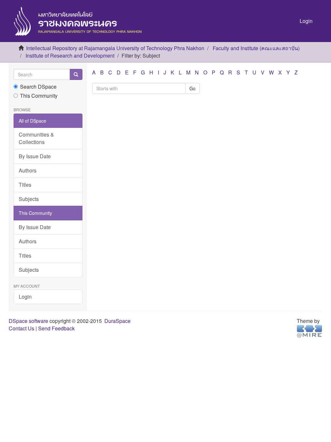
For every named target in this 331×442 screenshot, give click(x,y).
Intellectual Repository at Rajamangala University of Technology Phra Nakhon (115, 48)
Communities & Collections (36, 138)
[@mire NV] (309, 330)
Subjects (29, 199)
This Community (39, 95)
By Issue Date (35, 156)
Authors (28, 170)
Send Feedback (56, 328)
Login (25, 296)
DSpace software (28, 321)
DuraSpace (117, 321)
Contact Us (21, 328)
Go (192, 88)
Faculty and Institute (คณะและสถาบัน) (256, 48)
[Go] (75, 74)
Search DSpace (38, 86)
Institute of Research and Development (70, 55)
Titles (25, 184)
